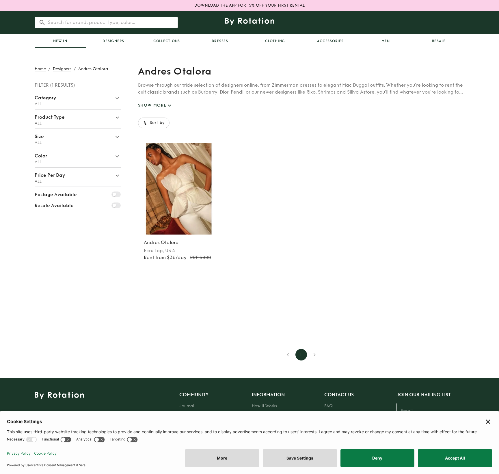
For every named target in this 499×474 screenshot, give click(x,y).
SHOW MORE (152, 105)
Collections (166, 41)
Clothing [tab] (275, 41)
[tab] (60, 41)
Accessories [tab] (330, 41)
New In (60, 41)
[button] (78, 99)
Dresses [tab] (220, 41)
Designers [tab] (113, 41)
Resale (439, 41)
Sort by (157, 122)
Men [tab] (385, 41)
